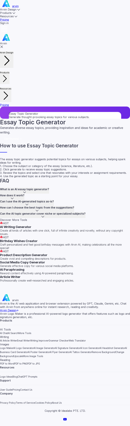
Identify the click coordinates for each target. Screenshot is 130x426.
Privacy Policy (8, 402)
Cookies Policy (43, 402)
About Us (57, 402)
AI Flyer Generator (60, 352)
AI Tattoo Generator (81, 352)
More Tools (24, 333)
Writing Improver (39, 340)
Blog (15, 376)
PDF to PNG (20, 363)
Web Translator (77, 340)
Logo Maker (6, 348)
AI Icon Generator (90, 348)
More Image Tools (33, 356)
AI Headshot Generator (112, 348)
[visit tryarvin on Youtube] (65, 420)
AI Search (13, 333)
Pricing (4, 19)
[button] (10, 9)
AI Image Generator (44, 348)
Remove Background (103, 352)
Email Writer (23, 340)
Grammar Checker (59, 340)
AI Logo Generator (23, 348)
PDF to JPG (33, 363)
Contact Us (26, 389)
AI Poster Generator (39, 352)
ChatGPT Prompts (27, 376)
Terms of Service (25, 402)
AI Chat (4, 333)
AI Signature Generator (67, 348)
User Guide (6, 389)
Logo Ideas (6, 376)
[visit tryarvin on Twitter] (65, 415)
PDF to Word (7, 363)
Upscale (18, 356)
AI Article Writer (8, 340)
